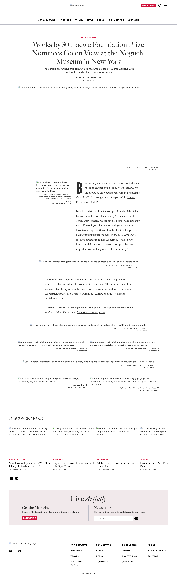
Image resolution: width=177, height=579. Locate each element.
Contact (153, 556)
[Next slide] (16, 478)
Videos (126, 550)
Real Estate (103, 545)
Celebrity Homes (76, 563)
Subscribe (148, 5)
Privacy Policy (157, 550)
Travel (74, 556)
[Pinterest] (19, 551)
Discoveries (129, 545)
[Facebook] (15, 551)
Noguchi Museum (113, 192)
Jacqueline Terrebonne (90, 77)
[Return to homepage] (26, 543)
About (151, 545)
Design (100, 556)
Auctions (102, 562)
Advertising (129, 556)
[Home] (88, 8)
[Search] (160, 5)
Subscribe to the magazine (91, 312)
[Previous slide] (11, 478)
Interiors (76, 550)
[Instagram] (10, 551)
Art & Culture (79, 545)
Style (99, 550)
